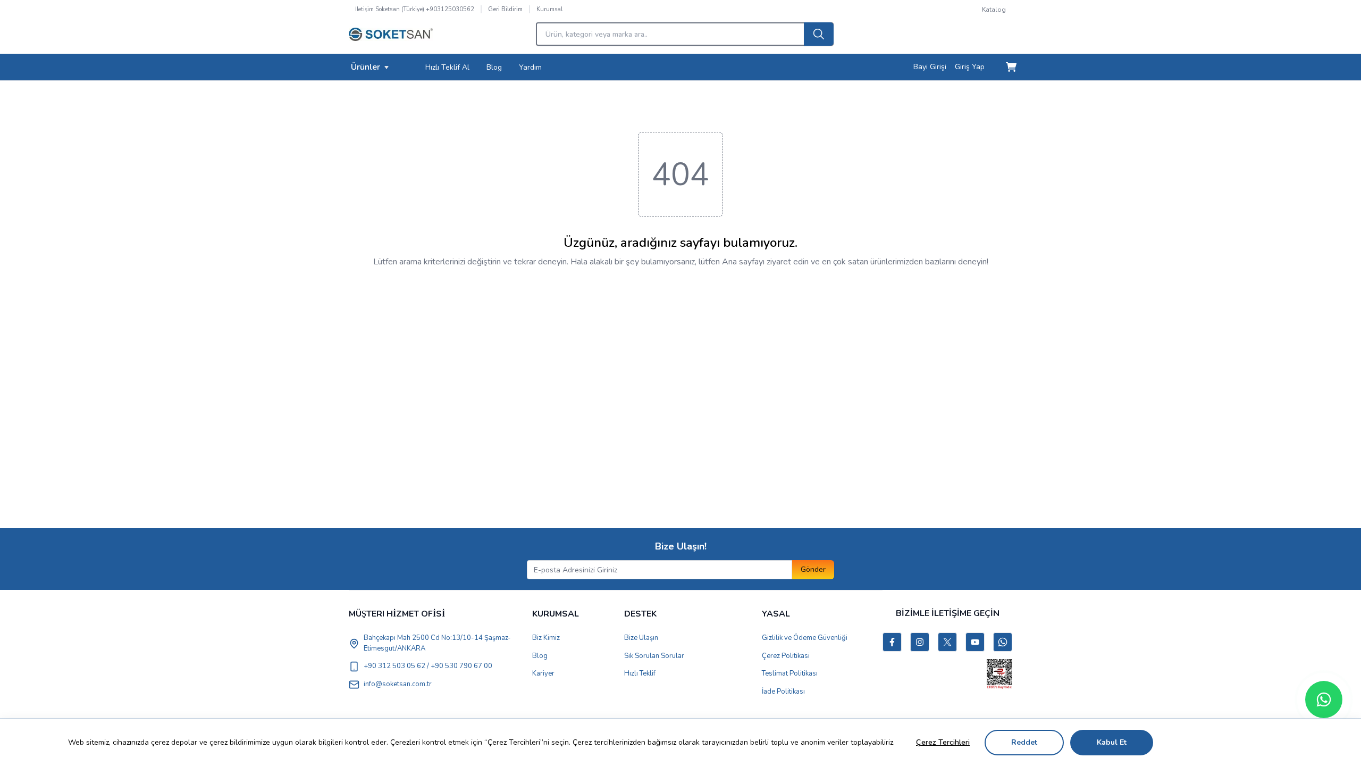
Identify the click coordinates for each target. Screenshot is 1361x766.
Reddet (1024, 742)
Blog (494, 67)
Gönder (813, 569)
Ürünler (365, 67)
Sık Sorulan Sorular (654, 656)
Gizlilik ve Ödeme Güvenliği (804, 638)
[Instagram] (919, 642)
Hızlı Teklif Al (447, 67)
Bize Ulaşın (641, 638)
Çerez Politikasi (786, 656)
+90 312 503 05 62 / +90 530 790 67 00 (428, 666)
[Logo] (391, 37)
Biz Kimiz (546, 638)
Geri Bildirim (505, 9)
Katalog (994, 9)
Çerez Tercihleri (943, 742)
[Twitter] (947, 642)
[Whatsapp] (1323, 699)
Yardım (530, 67)
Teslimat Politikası (790, 673)
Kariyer (543, 673)
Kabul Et (1112, 742)
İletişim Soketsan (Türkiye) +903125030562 (414, 9)
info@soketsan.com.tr (398, 684)
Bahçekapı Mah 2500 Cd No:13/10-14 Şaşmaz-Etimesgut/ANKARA (437, 643)
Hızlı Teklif (640, 673)
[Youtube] (975, 642)
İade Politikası (783, 691)
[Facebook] (892, 642)
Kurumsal (549, 9)
